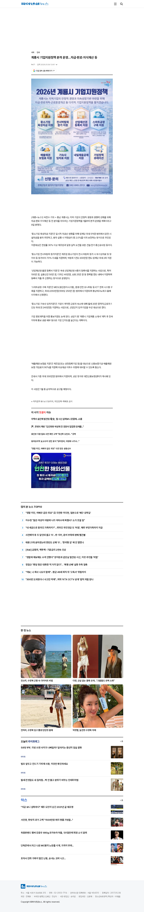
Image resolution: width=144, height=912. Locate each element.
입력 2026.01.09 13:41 (46, 64)
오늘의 (30, 741)
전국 (38, 52)
